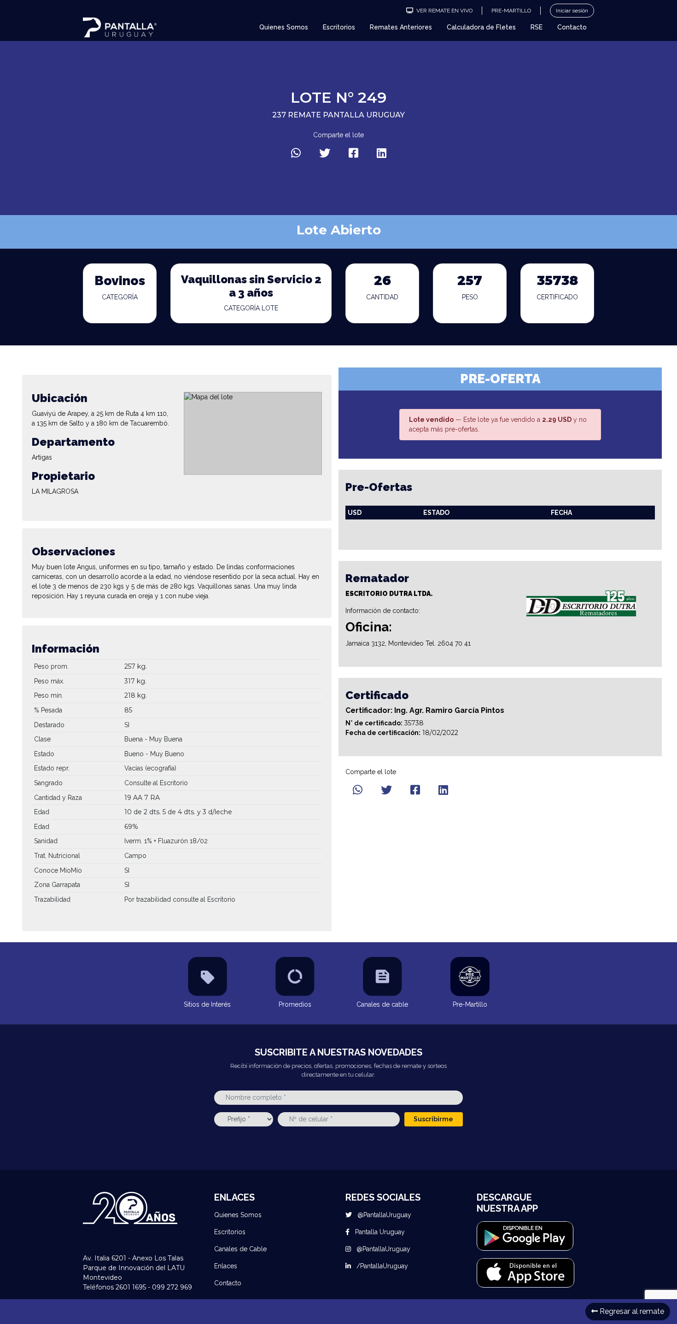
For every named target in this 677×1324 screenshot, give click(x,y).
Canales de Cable (240, 1249)
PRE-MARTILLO (511, 10)
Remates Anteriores (401, 27)
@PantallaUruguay (383, 1215)
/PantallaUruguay (381, 1266)
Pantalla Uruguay (379, 1232)
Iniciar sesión (572, 10)
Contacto (572, 27)
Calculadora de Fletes (481, 27)
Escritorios (339, 27)
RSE (537, 27)
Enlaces (225, 1266)
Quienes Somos (283, 27)
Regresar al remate (631, 1311)
